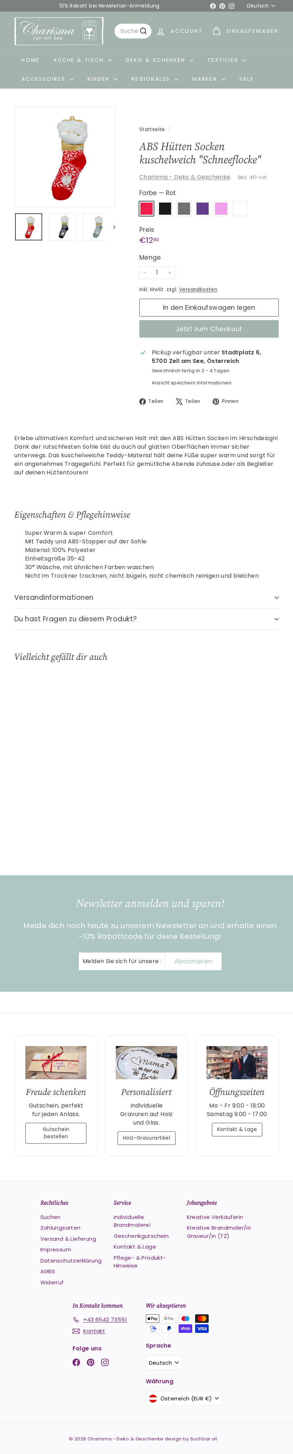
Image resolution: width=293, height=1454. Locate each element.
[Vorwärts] (110, 227)
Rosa (221, 208)
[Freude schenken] (55, 1062)
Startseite (153, 129)
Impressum (55, 1249)
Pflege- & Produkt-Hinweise (140, 1262)
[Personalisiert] (146, 1062)
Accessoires (44, 79)
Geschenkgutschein (141, 1236)
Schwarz (165, 208)
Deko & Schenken (157, 60)
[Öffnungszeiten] (237, 1062)
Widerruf (52, 1282)
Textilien (224, 60)
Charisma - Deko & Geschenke (184, 177)
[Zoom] (65, 157)
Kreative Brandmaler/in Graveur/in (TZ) (219, 1232)
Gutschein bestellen (56, 1133)
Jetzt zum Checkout (209, 328)
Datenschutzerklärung (71, 1260)
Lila (202, 208)
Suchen (50, 1217)
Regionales (152, 79)
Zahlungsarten (60, 1227)
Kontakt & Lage (237, 1129)
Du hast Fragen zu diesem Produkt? (75, 619)
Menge (150, 257)
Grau (184, 208)
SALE (246, 79)
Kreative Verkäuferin (215, 1217)
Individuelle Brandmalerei (132, 1221)
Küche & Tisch (80, 60)
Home (30, 60)
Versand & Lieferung (68, 1239)
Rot (146, 208)
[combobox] (133, 31)
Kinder (100, 79)
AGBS (47, 1271)
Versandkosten (198, 289)
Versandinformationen (54, 597)
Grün (240, 208)
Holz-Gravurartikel (146, 1137)
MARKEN (206, 79)
